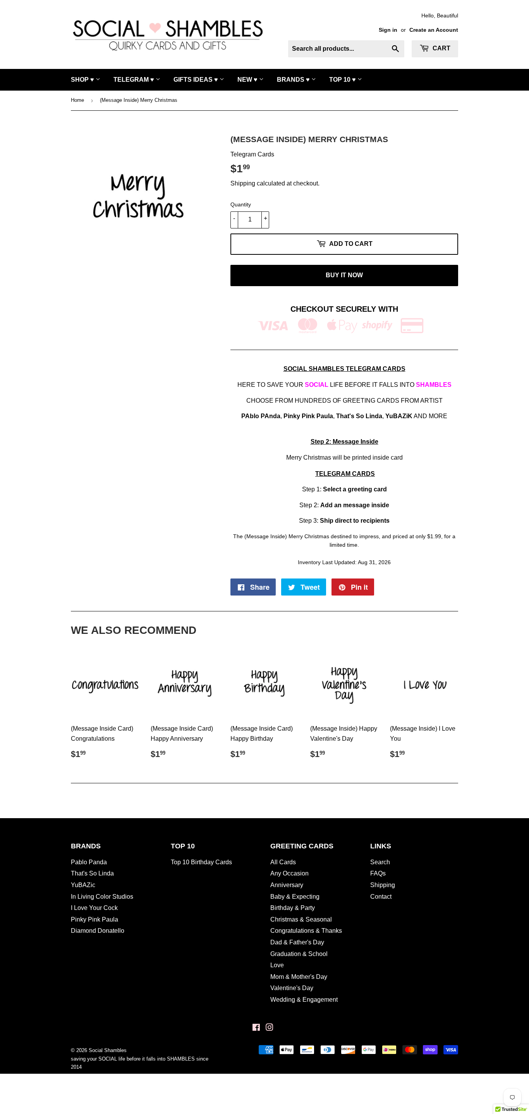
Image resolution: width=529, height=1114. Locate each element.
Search (380, 862)
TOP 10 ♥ (343, 79)
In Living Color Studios (102, 896)
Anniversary (286, 885)
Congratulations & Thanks (306, 930)
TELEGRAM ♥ (134, 79)
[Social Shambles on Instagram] (269, 1028)
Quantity (240, 204)
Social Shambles (108, 1050)
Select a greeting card (355, 489)
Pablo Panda (89, 862)
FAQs (378, 873)
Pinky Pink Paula (308, 416)
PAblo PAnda (260, 416)
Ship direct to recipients (355, 520)
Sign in (388, 30)
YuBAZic (83, 885)
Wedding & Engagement (304, 999)
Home (77, 100)
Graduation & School (299, 954)
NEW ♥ (248, 79)
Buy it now (344, 275)
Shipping (242, 183)
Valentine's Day (291, 988)
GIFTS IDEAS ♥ (196, 79)
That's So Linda (92, 873)
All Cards (283, 862)
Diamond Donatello (97, 930)
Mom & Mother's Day (298, 976)
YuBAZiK (398, 416)
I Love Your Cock (94, 908)
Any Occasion (289, 873)
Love (277, 965)
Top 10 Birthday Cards (201, 862)
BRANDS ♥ (294, 79)
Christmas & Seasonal (301, 919)
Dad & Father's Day (297, 942)
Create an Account (433, 30)
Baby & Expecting (294, 896)
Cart (440, 48)
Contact (381, 896)
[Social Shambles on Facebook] (256, 1028)
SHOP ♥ (83, 79)
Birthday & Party (292, 908)
